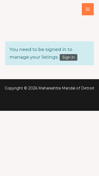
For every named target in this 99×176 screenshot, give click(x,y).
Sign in (68, 57)
